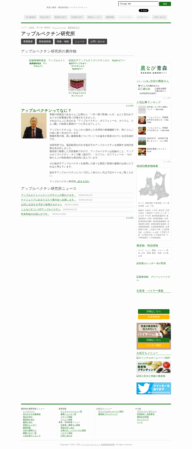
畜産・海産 (157, 253)
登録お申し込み (67, 427)
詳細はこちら (154, 311)
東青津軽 (149, 203)
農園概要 (28, 41)
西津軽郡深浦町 (145, 221)
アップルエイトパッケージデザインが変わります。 (48, 195)
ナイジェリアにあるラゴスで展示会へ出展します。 (48, 199)
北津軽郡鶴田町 (158, 227)
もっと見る (130, 105)
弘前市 (32, 27)
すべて (141, 203)
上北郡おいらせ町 (151, 232)
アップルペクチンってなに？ (46, 110)
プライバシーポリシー (146, 411)
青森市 (141, 210)
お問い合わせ (159, 17)
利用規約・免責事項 (145, 414)
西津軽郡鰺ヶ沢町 (160, 218)
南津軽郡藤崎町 (159, 221)
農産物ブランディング (108, 414)
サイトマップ (143, 419)
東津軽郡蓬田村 (158, 216)
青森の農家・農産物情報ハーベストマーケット (66, 7)
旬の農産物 (30, 17)
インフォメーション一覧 (71, 411)
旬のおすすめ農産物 (31, 414)
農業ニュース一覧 (68, 414)
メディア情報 (66, 417)
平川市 (148, 216)
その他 (165, 253)
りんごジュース (59, 27)
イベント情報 (66, 419)
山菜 (140, 256)
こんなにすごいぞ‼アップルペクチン (41, 209)
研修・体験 (63, 41)
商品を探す (45, 17)
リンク (140, 422)
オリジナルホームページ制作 (111, 411)
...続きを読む (83, 181)
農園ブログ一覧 (30, 433)
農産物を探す (60, 17)
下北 (152, 206)
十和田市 (149, 213)
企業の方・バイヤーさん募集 (73, 430)
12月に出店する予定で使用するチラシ (41, 204)
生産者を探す (77, 17)
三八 (164, 203)
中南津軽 (158, 203)
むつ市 (163, 213)
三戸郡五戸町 (147, 235)
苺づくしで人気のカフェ (149, 86)
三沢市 (157, 213)
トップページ (29, 411)
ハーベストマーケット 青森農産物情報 (98, 444)
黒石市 (162, 210)
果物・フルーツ (158, 250)
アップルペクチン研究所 (48, 33)
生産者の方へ (143, 17)
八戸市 (155, 210)
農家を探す (28, 422)
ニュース (79, 41)
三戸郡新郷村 (155, 238)
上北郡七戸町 (155, 229)
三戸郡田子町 (159, 235)
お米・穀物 (146, 253)
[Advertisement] (46, 241)
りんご (148, 250)
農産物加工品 (74, 27)
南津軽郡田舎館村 (158, 224)
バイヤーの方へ (125, 17)
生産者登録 (154, 316)
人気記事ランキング (31, 436)
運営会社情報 (143, 417)
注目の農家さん (30, 430)
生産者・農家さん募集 (70, 425)
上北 (147, 206)
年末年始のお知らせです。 (35, 214)
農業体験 (110, 17)
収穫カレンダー (94, 17)
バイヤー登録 (154, 345)
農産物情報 (45, 41)
